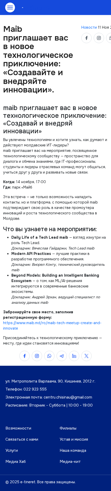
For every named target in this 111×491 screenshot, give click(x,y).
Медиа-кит (70, 461)
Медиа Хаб (15, 461)
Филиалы (68, 428)
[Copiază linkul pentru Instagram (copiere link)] (99, 38)
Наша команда (73, 450)
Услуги (11, 450)
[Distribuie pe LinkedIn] (74, 356)
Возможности (18, 428)
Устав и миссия (74, 439)
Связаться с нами (21, 439)
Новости (89, 27)
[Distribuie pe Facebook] (86, 38)
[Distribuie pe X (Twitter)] (86, 356)
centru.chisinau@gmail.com (68, 397)
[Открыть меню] (10, 7)
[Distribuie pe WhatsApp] (49, 356)
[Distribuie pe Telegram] (62, 356)
